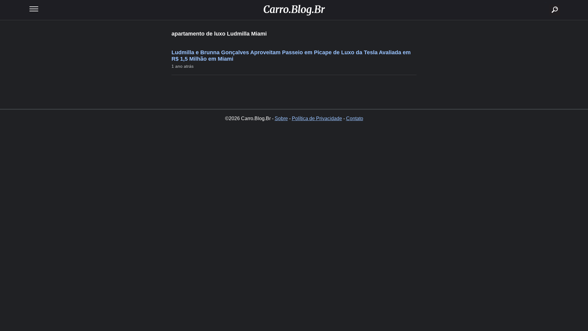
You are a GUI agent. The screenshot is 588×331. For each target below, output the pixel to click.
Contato (354, 118)
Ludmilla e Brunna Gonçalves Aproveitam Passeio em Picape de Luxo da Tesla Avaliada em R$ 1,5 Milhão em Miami (291, 55)
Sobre (281, 118)
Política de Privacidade (317, 118)
